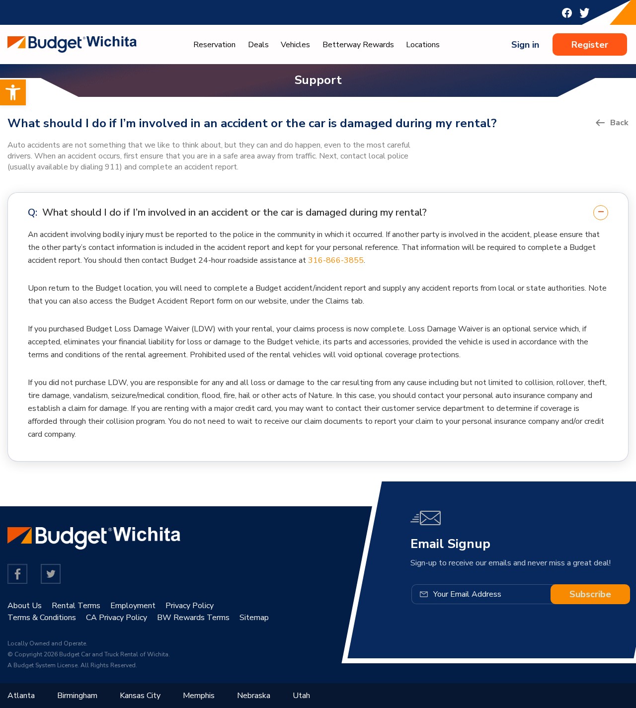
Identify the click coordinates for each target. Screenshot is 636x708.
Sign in (525, 45)
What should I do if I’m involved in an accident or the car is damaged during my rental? (234, 212)
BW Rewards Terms (193, 617)
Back (619, 122)
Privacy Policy (189, 605)
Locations (423, 44)
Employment (133, 605)
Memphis (199, 695)
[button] (13, 92)
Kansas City (140, 695)
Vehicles (295, 44)
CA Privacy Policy (116, 617)
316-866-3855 (336, 260)
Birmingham (77, 695)
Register (589, 45)
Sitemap (254, 617)
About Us (24, 605)
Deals (258, 44)
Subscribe (590, 594)
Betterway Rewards (358, 44)
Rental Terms (76, 605)
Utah (301, 695)
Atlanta (21, 695)
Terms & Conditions (41, 617)
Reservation (214, 44)
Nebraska (253, 695)
